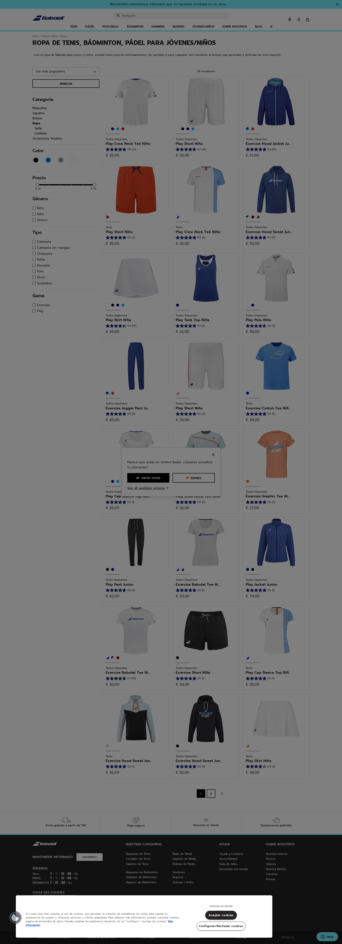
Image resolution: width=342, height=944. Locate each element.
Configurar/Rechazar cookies (221, 926)
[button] (15, 917)
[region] (144, 916)
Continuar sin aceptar (221, 906)
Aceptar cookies (221, 915)
